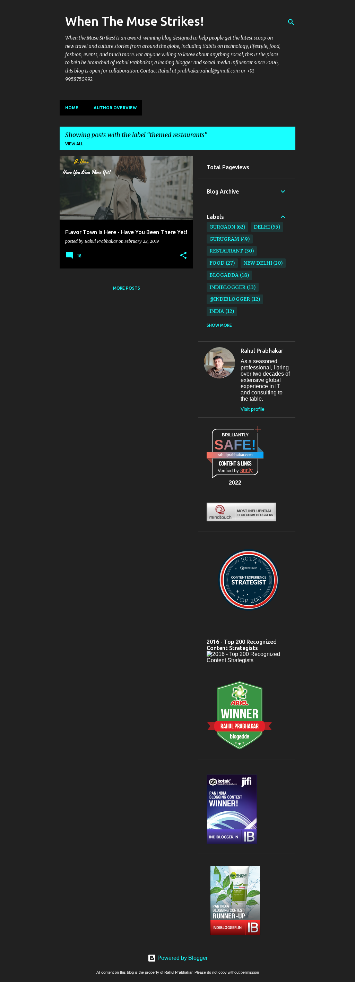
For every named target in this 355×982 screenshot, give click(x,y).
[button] (183, 255)
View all (74, 144)
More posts (126, 288)
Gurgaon (222, 227)
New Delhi (257, 263)
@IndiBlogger (229, 299)
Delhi (262, 227)
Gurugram (224, 239)
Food (216, 263)
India (216, 311)
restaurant (226, 251)
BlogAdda (224, 275)
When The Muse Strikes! (134, 21)
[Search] (291, 22)
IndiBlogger (227, 287)
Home (71, 107)
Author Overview (115, 107)
